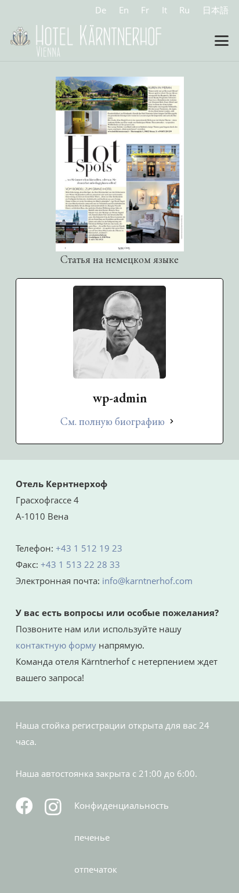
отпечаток (95, 869)
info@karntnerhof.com (147, 580)
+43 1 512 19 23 (89, 548)
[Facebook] (24, 806)
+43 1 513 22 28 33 (80, 564)
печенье (92, 837)
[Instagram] (53, 806)
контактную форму (56, 645)
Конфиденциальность (121, 805)
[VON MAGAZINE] (119, 164)
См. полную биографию (112, 421)
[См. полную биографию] (172, 421)
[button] (222, 41)
